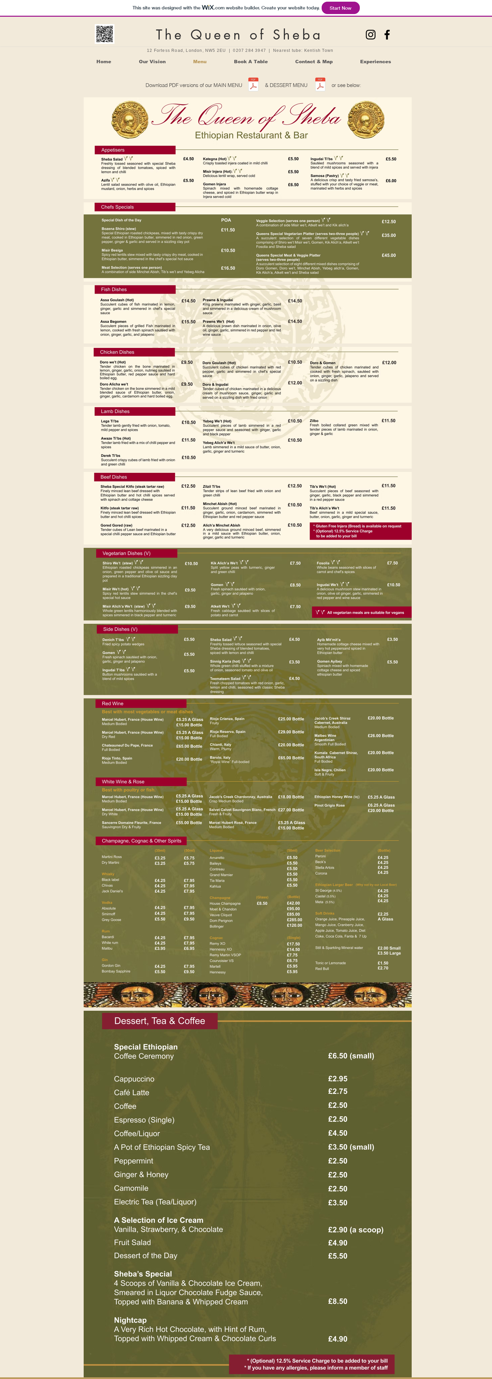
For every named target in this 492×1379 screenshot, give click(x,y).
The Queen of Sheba (239, 34)
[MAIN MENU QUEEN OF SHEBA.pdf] (253, 85)
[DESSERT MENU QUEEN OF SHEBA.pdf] (320, 85)
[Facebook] (387, 34)
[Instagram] (370, 34)
